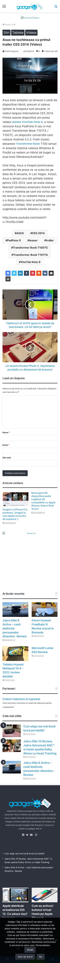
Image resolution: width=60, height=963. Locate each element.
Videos (31, 33)
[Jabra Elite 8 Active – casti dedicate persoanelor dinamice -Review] (15, 609)
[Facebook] (8, 273)
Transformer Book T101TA (30, 254)
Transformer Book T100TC (30, 247)
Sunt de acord (25, 956)
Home (7, 24)
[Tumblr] (26, 273)
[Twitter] (14, 273)
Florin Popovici (12, 51)
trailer (50, 240)
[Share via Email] (51, 273)
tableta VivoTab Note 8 (27, 122)
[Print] (8, 278)
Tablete (18, 33)
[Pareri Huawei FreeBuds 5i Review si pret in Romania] (45, 609)
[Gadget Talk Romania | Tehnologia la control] (30, 6)
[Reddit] (38, 273)
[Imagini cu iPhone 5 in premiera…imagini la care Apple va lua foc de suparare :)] (15, 498)
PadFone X (14, 240)
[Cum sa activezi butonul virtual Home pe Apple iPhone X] (45, 895)
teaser (33, 240)
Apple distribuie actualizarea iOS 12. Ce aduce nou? (14, 910)
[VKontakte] (45, 273)
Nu (40, 956)
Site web (6, 457)
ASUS (20, 233)
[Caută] (56, 7)
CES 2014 (38, 233)
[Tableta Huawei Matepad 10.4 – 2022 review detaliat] (15, 653)
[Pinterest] (32, 273)
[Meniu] (4, 7)
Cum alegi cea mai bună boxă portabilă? (24, 853)
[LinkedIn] (20, 273)
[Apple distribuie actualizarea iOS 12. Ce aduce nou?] (15, 895)
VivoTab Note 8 (30, 262)
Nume (6, 432)
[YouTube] (32, 835)
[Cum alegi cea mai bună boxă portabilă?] (11, 731)
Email (5, 445)
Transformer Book (28, 143)
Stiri (14, 24)
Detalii (30, 949)
